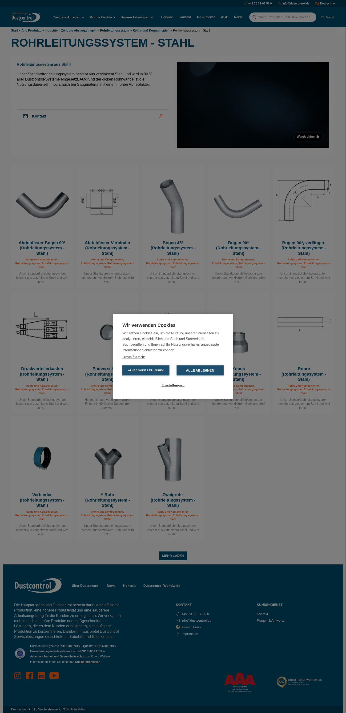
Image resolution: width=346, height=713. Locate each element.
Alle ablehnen (200, 370)
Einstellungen (173, 385)
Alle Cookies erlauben (146, 370)
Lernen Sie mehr (133, 357)
